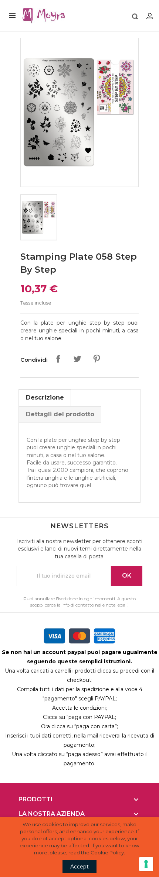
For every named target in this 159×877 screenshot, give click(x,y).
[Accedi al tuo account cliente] (149, 16)
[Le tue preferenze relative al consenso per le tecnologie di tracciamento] (146, 864)
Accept (79, 866)
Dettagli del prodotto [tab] (60, 414)
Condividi (58, 358)
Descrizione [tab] (45, 397)
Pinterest (96, 358)
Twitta (77, 358)
